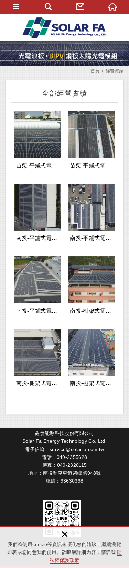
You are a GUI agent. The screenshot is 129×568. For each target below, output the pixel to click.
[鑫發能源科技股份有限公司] (64, 27)
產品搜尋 (48, 7)
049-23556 (69, 457)
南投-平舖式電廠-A (37, 213)
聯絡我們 (81, 7)
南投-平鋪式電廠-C (37, 285)
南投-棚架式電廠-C (91, 358)
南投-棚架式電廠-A (91, 285)
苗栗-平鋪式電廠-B (91, 140)
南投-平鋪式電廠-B (91, 213)
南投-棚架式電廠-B (37, 358)
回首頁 (113, 7)
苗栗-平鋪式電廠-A (37, 140)
